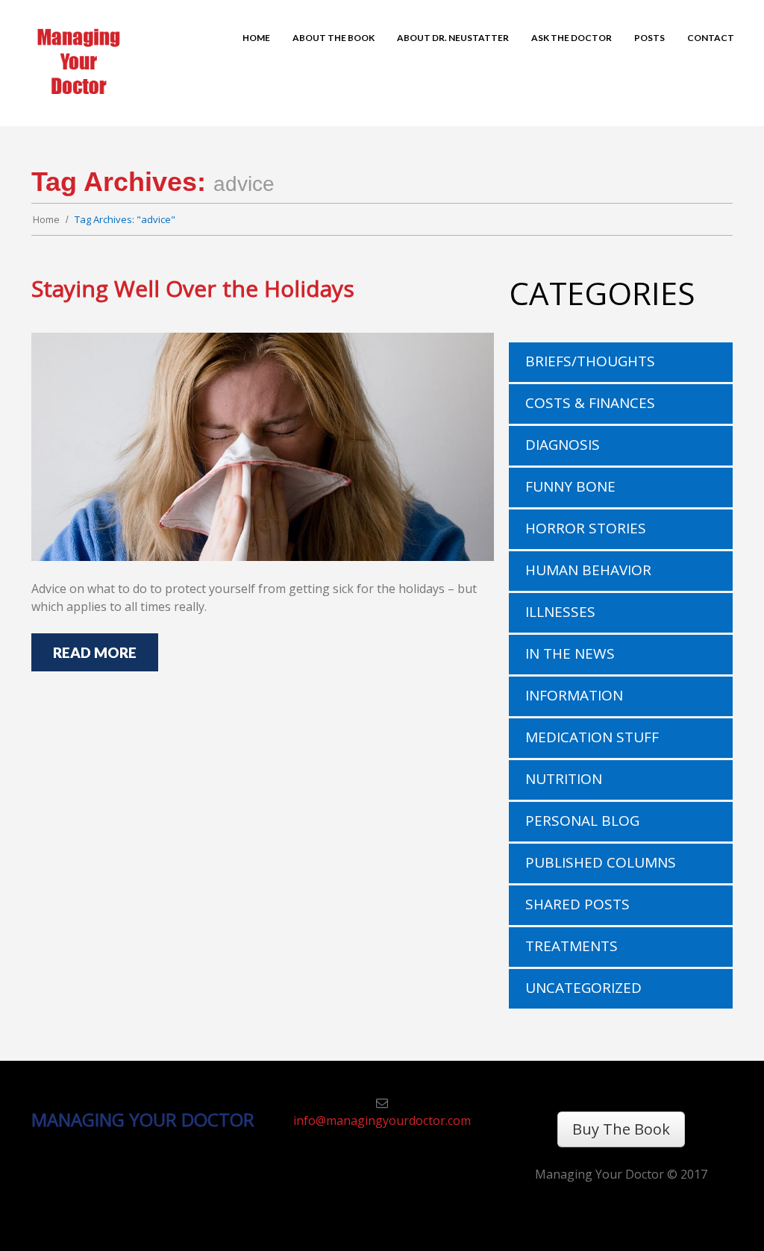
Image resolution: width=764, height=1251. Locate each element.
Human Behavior (588, 570)
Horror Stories (585, 528)
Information (574, 695)
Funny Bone (570, 486)
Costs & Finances (590, 403)
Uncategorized (583, 987)
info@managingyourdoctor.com (382, 1120)
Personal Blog (582, 820)
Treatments (571, 946)
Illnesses (560, 611)
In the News (570, 653)
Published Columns (600, 862)
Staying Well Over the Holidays (192, 288)
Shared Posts (577, 904)
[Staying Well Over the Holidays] (262, 447)
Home (46, 219)
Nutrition (563, 778)
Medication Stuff (592, 737)
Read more (95, 652)
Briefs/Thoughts (590, 361)
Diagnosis (562, 444)
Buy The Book (621, 1129)
